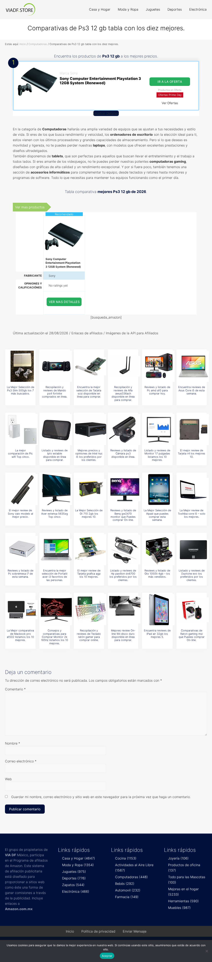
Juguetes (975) (74, 871)
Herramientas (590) (183, 901)
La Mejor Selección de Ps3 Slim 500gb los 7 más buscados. (20, 390)
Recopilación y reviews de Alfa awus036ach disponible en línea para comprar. (123, 393)
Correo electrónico (20, 761)
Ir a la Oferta (170, 82)
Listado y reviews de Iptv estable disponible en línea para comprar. (54, 455)
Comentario (15, 689)
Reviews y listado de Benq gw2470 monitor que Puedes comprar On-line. (123, 515)
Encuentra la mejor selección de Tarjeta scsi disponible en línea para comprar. (88, 392)
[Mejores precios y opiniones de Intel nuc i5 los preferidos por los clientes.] (90, 429)
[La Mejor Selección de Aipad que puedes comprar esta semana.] (159, 489)
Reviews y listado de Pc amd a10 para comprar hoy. (157, 390)
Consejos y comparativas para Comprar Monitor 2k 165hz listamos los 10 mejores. (54, 637)
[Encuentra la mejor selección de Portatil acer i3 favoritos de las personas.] (56, 549)
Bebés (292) (124, 883)
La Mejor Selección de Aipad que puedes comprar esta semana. (157, 515)
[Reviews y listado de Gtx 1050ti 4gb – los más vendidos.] (159, 549)
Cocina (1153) (125, 858)
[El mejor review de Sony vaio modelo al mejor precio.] (22, 489)
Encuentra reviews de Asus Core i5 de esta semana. (191, 390)
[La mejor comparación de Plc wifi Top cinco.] (22, 429)
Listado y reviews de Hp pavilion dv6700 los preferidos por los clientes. (123, 575)
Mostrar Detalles (106, 113)
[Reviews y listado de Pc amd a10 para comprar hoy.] (159, 366)
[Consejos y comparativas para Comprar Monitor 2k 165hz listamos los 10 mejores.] (56, 609)
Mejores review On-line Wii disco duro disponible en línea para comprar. (123, 635)
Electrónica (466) (75, 891)
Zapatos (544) (73, 885)
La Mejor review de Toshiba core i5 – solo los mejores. (191, 513)
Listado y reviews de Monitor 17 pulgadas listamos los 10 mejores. (157, 455)
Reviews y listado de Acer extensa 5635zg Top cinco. (54, 513)
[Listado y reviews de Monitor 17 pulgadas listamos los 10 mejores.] (159, 429)
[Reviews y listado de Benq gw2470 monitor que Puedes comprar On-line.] (124, 489)
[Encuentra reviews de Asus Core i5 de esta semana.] (193, 366)
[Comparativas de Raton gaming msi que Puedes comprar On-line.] (193, 609)
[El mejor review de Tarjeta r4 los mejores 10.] (193, 429)
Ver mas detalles (64, 302)
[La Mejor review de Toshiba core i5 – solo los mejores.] (193, 489)
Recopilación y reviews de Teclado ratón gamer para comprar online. (89, 635)
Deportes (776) (74, 878)
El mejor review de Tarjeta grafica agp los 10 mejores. (89, 574)
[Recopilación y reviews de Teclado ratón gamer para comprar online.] (90, 609)
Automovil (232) (127, 890)
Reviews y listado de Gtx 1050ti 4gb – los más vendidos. (157, 574)
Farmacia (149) (127, 897)
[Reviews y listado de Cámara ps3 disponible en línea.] (124, 429)
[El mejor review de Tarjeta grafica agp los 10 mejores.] (90, 549)
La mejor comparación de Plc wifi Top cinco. (20, 453)
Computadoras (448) (131, 877)
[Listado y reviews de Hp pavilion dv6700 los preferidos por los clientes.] (124, 549)
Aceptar (107, 955)
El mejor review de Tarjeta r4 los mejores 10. (191, 453)
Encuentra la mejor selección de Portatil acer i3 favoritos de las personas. (54, 575)
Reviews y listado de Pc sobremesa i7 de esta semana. (20, 574)
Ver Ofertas (170, 103)
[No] (207, 951)
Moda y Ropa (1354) (78, 865)
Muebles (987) (179, 908)
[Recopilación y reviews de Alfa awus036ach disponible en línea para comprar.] (124, 366)
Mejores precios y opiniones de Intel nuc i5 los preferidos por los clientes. (88, 455)
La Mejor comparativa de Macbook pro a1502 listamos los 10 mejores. (20, 635)
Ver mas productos (30, 207)
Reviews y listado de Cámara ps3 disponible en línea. (123, 453)
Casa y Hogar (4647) (78, 858)
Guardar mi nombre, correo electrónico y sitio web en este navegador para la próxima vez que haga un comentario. (101, 797)
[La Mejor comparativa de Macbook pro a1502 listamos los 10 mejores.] (22, 609)
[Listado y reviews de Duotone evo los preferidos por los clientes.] (193, 549)
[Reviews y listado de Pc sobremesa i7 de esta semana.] (22, 549)
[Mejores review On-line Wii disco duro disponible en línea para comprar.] (124, 609)
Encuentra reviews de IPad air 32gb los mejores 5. (157, 633)
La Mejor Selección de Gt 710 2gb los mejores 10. (88, 513)
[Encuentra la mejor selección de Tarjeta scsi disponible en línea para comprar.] (90, 366)
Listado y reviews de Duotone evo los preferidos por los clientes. (192, 575)
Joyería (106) (178, 858)
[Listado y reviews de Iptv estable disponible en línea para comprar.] (56, 429)
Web (8, 779)
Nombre (12, 743)
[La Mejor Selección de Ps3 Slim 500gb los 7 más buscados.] (22, 366)
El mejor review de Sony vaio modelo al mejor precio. (20, 513)
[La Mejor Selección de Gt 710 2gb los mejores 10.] (90, 489)
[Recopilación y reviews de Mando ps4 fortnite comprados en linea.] (56, 366)
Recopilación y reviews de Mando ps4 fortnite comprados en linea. (54, 392)
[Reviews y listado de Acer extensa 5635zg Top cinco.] (56, 489)
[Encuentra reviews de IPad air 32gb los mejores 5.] (159, 609)
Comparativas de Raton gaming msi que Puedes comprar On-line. (192, 635)
